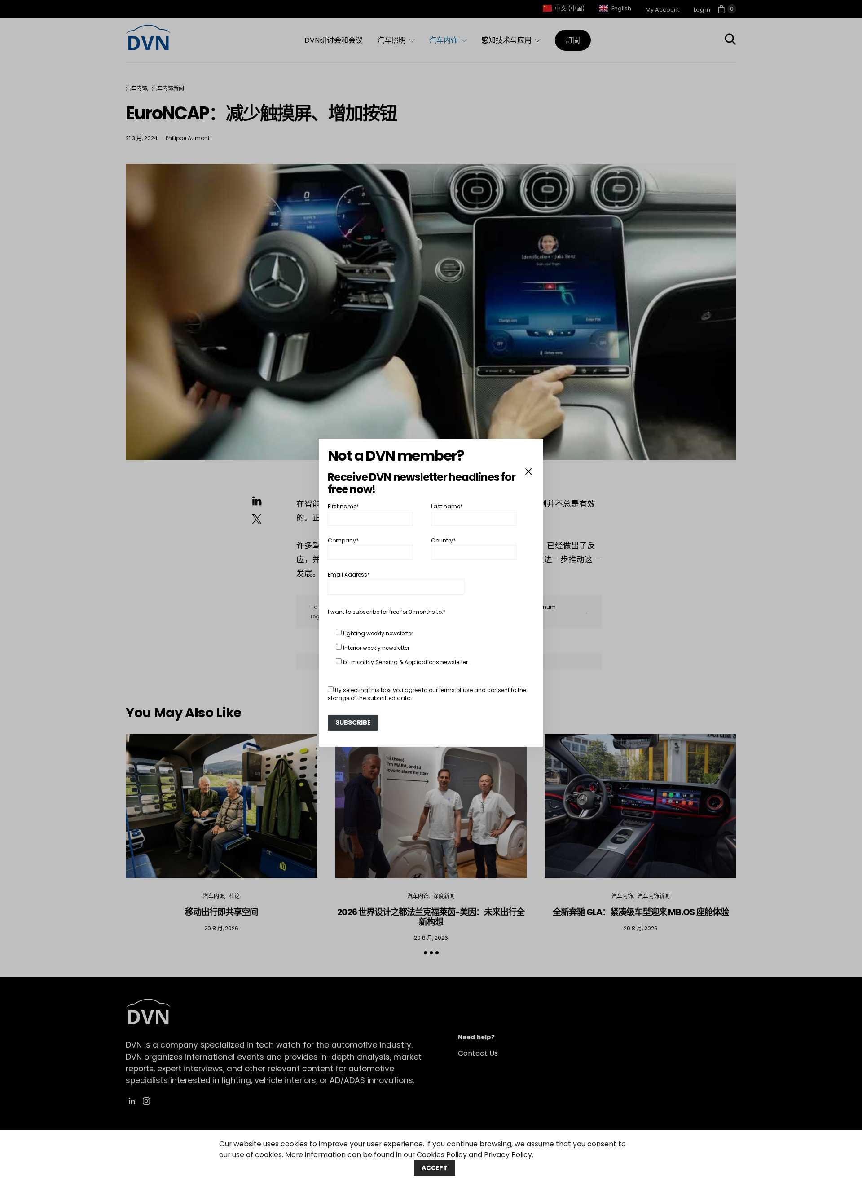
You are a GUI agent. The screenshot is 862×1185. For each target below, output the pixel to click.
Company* (343, 540)
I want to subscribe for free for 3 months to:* (387, 612)
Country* (443, 540)
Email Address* (349, 574)
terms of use (456, 690)
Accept (435, 1167)
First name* (343, 506)
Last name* (447, 506)
